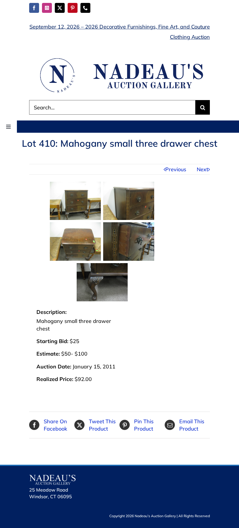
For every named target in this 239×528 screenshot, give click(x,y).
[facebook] (34, 8)
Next (202, 169)
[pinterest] (73, 8)
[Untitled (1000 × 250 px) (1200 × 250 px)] (119, 59)
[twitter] (60, 8)
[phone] (85, 8)
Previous (175, 169)
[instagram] (47, 8)
